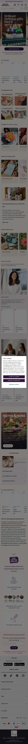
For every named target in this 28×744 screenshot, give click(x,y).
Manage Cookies (14, 384)
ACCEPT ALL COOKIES (14, 376)
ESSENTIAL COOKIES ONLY (14, 380)
